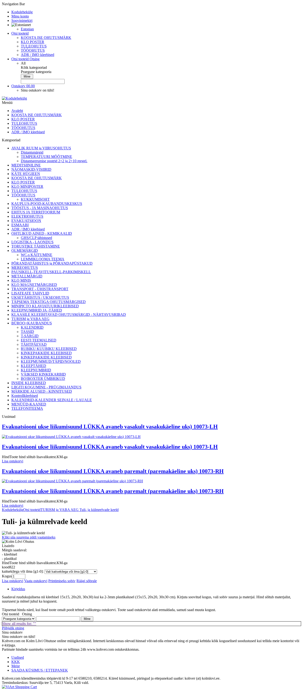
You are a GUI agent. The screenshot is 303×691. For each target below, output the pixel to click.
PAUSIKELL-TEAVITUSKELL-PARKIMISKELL (51, 272)
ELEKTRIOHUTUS (27, 216)
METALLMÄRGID (26, 276)
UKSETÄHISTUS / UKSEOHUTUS (40, 297)
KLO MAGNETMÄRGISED (34, 285)
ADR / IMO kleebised (37, 55)
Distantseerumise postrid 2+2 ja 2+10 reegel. (54, 161)
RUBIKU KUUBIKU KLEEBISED (49, 349)
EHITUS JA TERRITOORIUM (35, 212)
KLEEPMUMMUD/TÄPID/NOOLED (51, 361)
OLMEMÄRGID (24, 251)
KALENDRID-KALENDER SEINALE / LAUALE (51, 400)
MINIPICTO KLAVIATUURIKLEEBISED (45, 306)
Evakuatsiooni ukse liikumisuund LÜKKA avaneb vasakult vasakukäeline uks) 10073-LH (110, 427)
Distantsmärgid (32, 152)
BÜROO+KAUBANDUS (31, 323)
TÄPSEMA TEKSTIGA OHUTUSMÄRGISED (48, 302)
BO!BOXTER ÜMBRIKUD (43, 379)
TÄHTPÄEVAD (34, 344)
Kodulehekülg (12, 510)
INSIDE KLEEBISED (28, 383)
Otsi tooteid (31, 510)
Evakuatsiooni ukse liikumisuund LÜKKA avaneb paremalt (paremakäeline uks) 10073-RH (113, 471)
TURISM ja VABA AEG (30, 319)
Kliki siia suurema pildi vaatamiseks (28, 537)
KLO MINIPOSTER (27, 186)
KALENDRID (32, 327)
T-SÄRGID (30, 336)
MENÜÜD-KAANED (28, 404)
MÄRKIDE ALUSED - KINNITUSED (41, 391)
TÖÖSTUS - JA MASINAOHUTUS (39, 208)
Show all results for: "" (19, 624)
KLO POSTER (32, 42)
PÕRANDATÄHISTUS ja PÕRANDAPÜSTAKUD (52, 263)
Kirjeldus (18, 589)
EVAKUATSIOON (26, 221)
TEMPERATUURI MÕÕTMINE (46, 157)
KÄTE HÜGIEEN (25, 174)
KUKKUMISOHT (35, 199)
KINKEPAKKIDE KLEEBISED (46, 353)
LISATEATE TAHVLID (30, 293)
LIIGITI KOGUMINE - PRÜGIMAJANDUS (46, 387)
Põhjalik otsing (13, 628)
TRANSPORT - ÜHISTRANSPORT (39, 289)
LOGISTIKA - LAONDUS (32, 242)
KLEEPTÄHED (33, 366)
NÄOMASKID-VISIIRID (31, 169)
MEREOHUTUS (24, 268)
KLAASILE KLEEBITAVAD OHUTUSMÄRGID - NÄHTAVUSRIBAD (68, 315)
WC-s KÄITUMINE (36, 255)
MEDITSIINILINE (26, 165)
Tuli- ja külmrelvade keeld (99, 510)
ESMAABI (20, 225)
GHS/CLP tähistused (36, 238)
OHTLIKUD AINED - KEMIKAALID (41, 233)
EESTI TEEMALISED (38, 340)
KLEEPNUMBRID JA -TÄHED (36, 310)
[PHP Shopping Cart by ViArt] (19, 687)
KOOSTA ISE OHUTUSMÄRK (46, 38)
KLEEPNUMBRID (36, 370)
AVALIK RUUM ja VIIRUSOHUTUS (41, 148)
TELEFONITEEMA (27, 408)
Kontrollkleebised (24, 396)
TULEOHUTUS (34, 46)
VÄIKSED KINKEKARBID (43, 374)
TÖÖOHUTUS (33, 50)
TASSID (27, 332)
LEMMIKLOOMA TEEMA (42, 259)
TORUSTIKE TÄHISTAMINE (35, 246)
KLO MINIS (21, 280)
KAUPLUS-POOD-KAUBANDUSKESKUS (46, 204)
